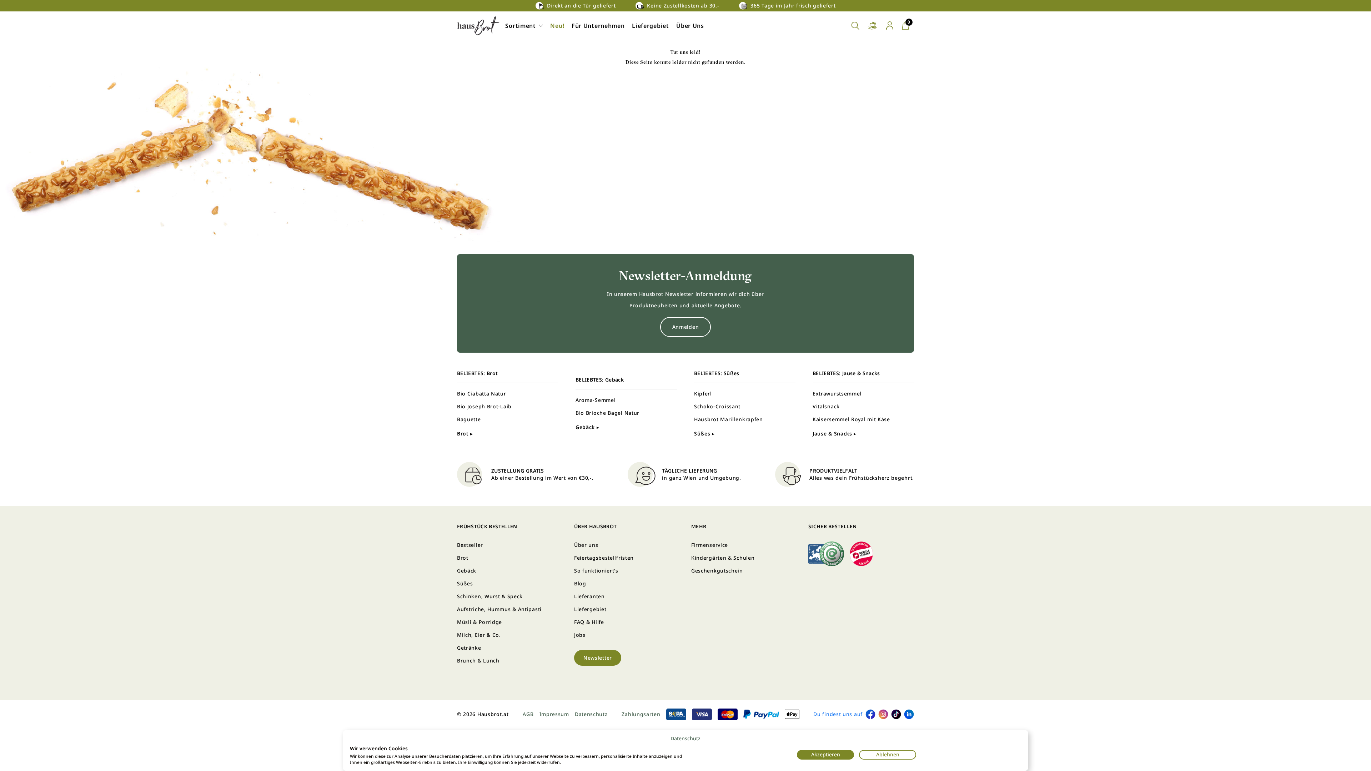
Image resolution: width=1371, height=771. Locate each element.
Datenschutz (685, 738)
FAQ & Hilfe (589, 622)
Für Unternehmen (598, 26)
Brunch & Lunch (478, 660)
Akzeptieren (825, 754)
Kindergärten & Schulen (722, 557)
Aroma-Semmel (596, 400)
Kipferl (703, 393)
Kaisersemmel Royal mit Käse (851, 419)
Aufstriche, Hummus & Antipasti (499, 609)
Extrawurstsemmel (837, 393)
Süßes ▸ (704, 433)
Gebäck (466, 570)
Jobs (580, 634)
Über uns (586, 544)
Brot (462, 557)
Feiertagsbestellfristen (604, 557)
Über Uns (690, 26)
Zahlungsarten (641, 714)
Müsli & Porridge (479, 622)
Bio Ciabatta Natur (481, 393)
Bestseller (470, 544)
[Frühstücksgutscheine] (872, 26)
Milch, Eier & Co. (479, 634)
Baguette (469, 419)
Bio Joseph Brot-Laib (484, 406)
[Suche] (855, 26)
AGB (528, 714)
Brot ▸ (465, 433)
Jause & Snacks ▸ (835, 433)
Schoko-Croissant (717, 406)
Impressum (554, 714)
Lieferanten (589, 596)
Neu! (557, 26)
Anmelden (685, 326)
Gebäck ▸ (587, 427)
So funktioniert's (596, 570)
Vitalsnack (826, 406)
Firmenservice (709, 544)
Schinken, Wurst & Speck (490, 596)
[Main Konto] (890, 26)
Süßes (465, 583)
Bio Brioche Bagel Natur (607, 412)
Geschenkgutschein (717, 570)
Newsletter (597, 657)
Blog (580, 583)
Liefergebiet (650, 26)
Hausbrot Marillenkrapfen (728, 419)
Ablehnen (887, 754)
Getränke (469, 647)
